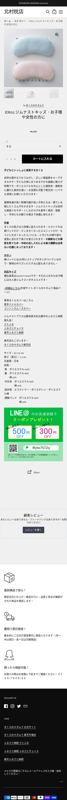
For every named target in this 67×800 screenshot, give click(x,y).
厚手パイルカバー (14, 304)
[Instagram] (12, 706)
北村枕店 (14, 11)
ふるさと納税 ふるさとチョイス (21, 751)
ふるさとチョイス (14, 328)
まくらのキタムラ (35, 105)
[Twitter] (19, 706)
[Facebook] (6, 706)
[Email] (25, 706)
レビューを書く (33, 529)
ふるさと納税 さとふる (16, 743)
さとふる (9, 324)
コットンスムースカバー (17, 308)
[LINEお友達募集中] (33, 434)
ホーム (7, 21)
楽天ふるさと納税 (14, 332)
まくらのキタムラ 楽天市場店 (20, 734)
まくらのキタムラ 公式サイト (20, 727)
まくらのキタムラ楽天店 (17, 344)
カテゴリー (20, 21)
